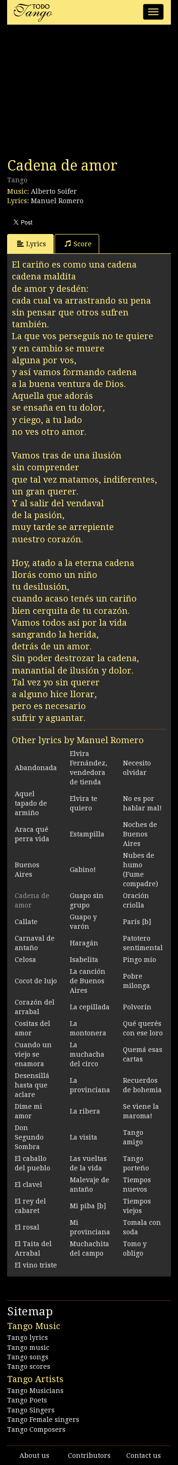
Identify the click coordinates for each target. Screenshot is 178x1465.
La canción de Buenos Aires (87, 981)
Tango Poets (27, 1400)
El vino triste (36, 1265)
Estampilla (87, 834)
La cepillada (90, 1007)
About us (34, 1455)
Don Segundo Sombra (29, 1137)
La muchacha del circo (87, 1054)
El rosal (27, 1227)
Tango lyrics (27, 1337)
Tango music (28, 1347)
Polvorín (137, 1007)
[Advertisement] (78, 94)
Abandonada (36, 768)
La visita (83, 1137)
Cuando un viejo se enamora (33, 1054)
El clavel (28, 1184)
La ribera (85, 1111)
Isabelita (84, 959)
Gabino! (83, 869)
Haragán (84, 943)
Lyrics (36, 244)
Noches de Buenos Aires (140, 834)
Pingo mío (139, 959)
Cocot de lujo (36, 981)
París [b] (137, 922)
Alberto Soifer (54, 191)
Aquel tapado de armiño (31, 803)
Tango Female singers (43, 1419)
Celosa (25, 959)
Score (83, 244)
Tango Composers (36, 1429)
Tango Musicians (35, 1390)
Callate (26, 922)
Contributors (89, 1455)
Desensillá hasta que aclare (32, 1085)
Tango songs (27, 1357)
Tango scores (28, 1366)
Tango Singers (31, 1410)
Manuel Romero (57, 201)
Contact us (143, 1455)
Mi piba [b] (88, 1206)
